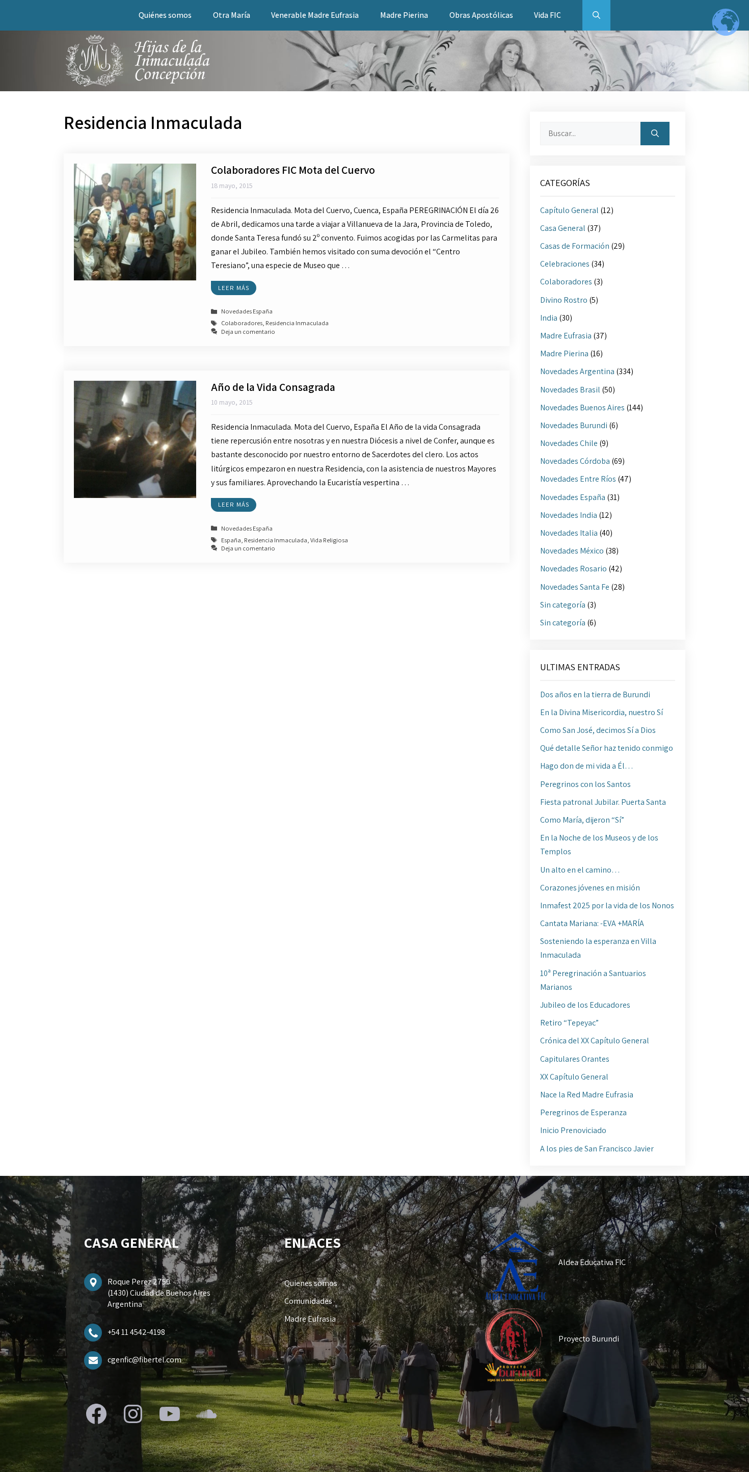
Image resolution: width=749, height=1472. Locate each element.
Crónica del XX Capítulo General (594, 1040)
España (231, 540)
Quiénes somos (165, 15)
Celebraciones (565, 263)
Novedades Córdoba (575, 461)
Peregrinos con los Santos (585, 784)
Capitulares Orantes (574, 1059)
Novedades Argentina (577, 371)
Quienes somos (310, 1283)
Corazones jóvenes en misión (590, 887)
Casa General (562, 228)
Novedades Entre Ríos (578, 479)
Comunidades (308, 1301)
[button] (596, 15)
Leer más (233, 287)
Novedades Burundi (573, 425)
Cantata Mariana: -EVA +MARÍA (592, 923)
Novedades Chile (569, 443)
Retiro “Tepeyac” (569, 1022)
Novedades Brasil (570, 389)
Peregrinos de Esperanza (583, 1112)
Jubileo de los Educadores (585, 1005)
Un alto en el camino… (580, 869)
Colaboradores (241, 323)
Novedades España (247, 311)
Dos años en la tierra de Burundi (595, 694)
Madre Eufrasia (566, 335)
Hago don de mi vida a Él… (586, 765)
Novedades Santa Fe (574, 587)
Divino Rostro (563, 300)
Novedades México (572, 550)
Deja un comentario (248, 331)
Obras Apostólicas (481, 15)
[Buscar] (655, 133)
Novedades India (568, 515)
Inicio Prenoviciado (573, 1130)
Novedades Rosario (573, 568)
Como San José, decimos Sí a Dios (598, 730)
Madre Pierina (404, 15)
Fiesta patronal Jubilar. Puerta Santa (603, 802)
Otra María (231, 15)
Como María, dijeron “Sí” (582, 819)
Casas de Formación (574, 246)
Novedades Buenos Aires (582, 407)
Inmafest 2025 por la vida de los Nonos (607, 905)
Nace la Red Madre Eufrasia (586, 1094)
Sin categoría (562, 604)
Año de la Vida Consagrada (273, 387)
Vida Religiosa (329, 540)
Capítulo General (569, 210)
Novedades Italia (569, 533)
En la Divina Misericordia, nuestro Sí (601, 712)
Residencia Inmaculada (297, 323)
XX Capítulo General (574, 1076)
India (548, 317)
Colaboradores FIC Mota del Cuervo (293, 170)
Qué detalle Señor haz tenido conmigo (606, 748)
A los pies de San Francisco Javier (597, 1148)
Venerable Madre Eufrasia (315, 15)
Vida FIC (547, 15)
